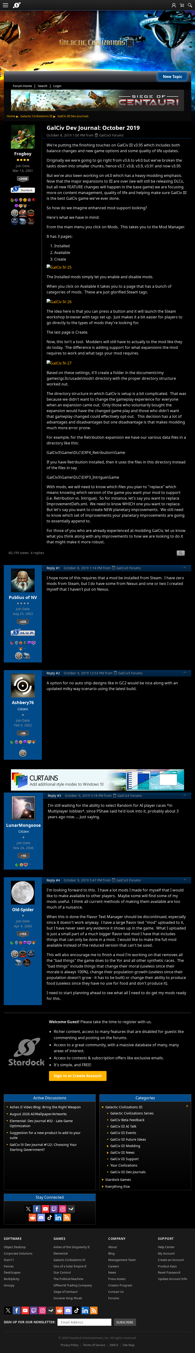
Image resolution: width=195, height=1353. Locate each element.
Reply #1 (53, 568)
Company (117, 1238)
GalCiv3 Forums (111, 135)
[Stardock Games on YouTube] (45, 1209)
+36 (22, 733)
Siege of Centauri (66, 1292)
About (112, 1247)
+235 (23, 621)
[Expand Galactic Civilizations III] (102, 1107)
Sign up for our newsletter (29, 1322)
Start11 (9, 1260)
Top (184, 567)
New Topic (172, 76)
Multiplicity (12, 1279)
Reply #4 (53, 880)
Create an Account (171, 1260)
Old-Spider (23, 909)
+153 (23, 934)
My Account (166, 1253)
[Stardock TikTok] (49, 1217)
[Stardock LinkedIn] (58, 1217)
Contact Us (116, 1292)
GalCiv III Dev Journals (73, 116)
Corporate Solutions (18, 1253)
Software (13, 1238)
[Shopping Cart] (181, 5)
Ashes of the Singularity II (71, 1247)
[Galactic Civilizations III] (97, 42)
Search (42, 86)
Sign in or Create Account (78, 1075)
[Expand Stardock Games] (103, 1179)
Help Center (166, 1247)
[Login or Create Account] (173, 5)
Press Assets (117, 1279)
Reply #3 (54, 795)
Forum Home (22, 86)
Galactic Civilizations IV (69, 1260)
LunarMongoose (23, 825)
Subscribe (124, 1322)
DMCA (114, 1345)
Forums (113, 1298)
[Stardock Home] (17, 5)
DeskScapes (12, 1272)
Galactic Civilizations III (36, 116)
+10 (23, 855)
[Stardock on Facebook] (37, 1209)
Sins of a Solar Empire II (70, 1266)
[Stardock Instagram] (62, 1209)
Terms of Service (94, 1345)
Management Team (122, 1260)
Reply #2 (53, 673)
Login (57, 86)
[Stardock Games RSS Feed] (67, 1217)
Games (59, 1238)
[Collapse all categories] (187, 1106)
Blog (111, 1253)
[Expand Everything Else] (103, 1186)
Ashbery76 (23, 702)
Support (166, 1238)
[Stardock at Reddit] (32, 1217)
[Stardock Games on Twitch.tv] (54, 1209)
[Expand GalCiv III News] (108, 1153)
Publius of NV (23, 597)
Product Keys (167, 1266)
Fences (9, 1266)
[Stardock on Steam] (71, 1209)
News (112, 1272)
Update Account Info (172, 1279)
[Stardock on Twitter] (28, 1209)
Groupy (9, 1285)
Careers (113, 1266)
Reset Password (169, 1272)
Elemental (61, 1253)
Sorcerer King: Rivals (68, 1298)
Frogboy (22, 153)
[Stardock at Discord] (41, 1217)
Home (11, 116)
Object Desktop (15, 1247)
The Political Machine (68, 1279)
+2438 (23, 178)
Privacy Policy (69, 1345)
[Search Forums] (190, 5)
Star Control (62, 1272)
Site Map (128, 1345)
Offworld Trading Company (73, 1285)
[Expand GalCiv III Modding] (108, 1146)
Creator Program (120, 1285)
